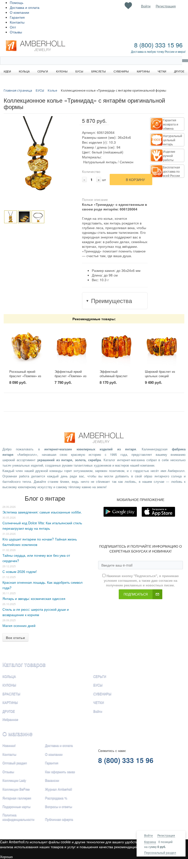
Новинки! (9, 745)
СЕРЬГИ (99, 676)
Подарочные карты (16, 806)
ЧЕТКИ (98, 702)
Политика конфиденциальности (18, 817)
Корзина (150, 842)
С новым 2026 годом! (19, 571)
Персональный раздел (160, 852)
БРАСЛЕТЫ (11, 693)
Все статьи (15, 637)
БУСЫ (98, 684)
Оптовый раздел (14, 762)
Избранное (10, 719)
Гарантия (17, 17)
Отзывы (16, 31)
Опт (13, 27)
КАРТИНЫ (10, 702)
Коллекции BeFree (16, 789)
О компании (19, 12)
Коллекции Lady (14, 780)
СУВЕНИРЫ (102, 693)
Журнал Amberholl (58, 789)
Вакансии (52, 780)
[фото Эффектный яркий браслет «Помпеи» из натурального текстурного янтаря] (71, 346)
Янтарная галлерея (16, 797)
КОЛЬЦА (9, 676)
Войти (148, 835)
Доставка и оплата (24, 7)
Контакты (17, 22)
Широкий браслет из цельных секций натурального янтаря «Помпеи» (160, 378)
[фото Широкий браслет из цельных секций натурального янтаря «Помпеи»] (162, 346)
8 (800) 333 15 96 (158, 44)
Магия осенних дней (18, 625)
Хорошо (6, 856)
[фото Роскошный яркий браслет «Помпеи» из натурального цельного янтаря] (26, 346)
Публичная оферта (59, 819)
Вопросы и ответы (58, 806)
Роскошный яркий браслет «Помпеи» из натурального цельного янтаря (25, 378)
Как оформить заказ (60, 771)
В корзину (135, 179)
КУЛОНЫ (9, 684)
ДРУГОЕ (8, 711)
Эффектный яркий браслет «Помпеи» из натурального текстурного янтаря (70, 378)
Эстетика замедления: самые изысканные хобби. (42, 512)
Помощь (16, 2)
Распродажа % (56, 797)
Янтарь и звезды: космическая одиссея (33, 598)
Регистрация (166, 835)
